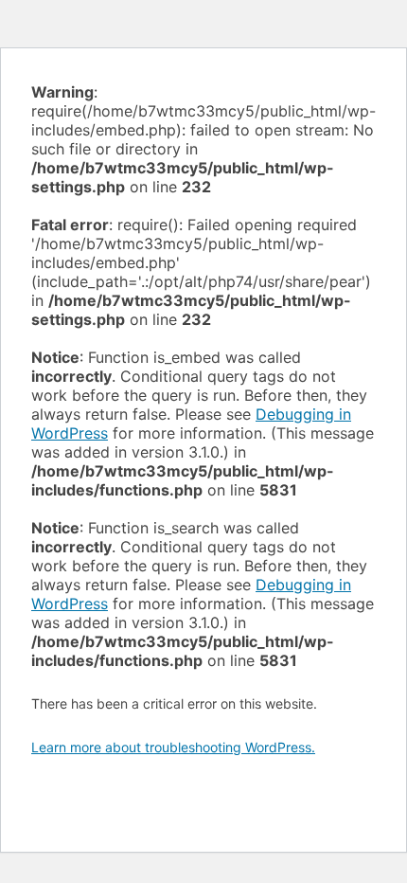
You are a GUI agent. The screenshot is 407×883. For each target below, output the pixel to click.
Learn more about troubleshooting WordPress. (173, 747)
